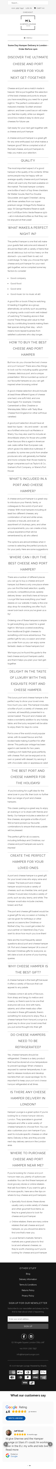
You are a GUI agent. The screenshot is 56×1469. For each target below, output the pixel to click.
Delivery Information (28, 1279)
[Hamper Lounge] (28, 23)
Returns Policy (28, 1290)
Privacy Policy (28, 1296)
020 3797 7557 (18, 8)
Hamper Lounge (22, 1366)
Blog (28, 1274)
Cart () (40, 8)
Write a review (15, 1418)
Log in (29, 8)
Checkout (28, 12)
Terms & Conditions (28, 1285)
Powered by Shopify (38, 1366)
